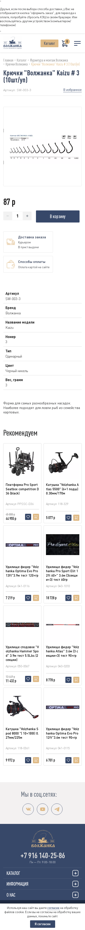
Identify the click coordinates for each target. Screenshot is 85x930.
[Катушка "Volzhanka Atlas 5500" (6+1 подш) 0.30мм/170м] (62, 462)
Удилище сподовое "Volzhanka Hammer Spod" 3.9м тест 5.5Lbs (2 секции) (22, 653)
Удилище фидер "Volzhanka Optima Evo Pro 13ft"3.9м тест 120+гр (22, 571)
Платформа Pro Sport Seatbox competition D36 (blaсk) (22, 489)
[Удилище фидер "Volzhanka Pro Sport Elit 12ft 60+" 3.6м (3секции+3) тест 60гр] (62, 544)
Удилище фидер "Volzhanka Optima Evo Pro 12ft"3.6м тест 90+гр (62, 733)
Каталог (49, 43)
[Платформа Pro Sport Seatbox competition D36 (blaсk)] (22, 462)
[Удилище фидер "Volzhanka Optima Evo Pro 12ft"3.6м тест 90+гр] (62, 707)
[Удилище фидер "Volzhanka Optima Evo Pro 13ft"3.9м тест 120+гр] (22, 544)
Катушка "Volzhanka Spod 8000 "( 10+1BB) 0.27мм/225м (22, 733)
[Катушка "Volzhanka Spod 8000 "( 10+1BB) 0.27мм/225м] (22, 707)
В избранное (72, 90)
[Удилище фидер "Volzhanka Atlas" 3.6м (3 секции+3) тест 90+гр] (62, 625)
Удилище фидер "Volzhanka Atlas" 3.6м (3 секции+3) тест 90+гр (62, 651)
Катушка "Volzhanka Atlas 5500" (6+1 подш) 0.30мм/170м (62, 489)
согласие (53, 908)
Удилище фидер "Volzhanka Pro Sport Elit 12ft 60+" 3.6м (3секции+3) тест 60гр (62, 573)
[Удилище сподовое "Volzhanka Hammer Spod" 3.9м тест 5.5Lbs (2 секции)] (22, 625)
